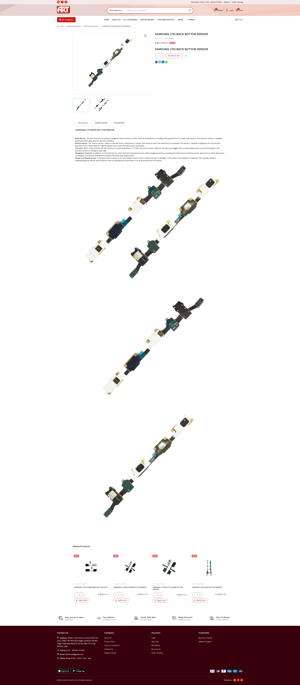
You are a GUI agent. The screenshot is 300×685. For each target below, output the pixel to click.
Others (191, 20)
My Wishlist (155, 645)
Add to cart (175, 56)
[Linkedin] (163, 63)
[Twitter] (159, 63)
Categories (67, 20)
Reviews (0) (119, 123)
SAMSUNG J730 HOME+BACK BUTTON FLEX (90, 587)
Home (106, 20)
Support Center (110, 653)
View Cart (155, 642)
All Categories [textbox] (115, 10)
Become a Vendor (205, 638)
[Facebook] (156, 63)
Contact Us (108, 649)
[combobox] (116, 10)
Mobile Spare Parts (74, 26)
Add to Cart (83, 600)
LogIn (153, 638)
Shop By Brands (147, 20)
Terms (180, 20)
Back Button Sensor (91, 26)
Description (83, 123)
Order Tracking (237, 2)
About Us (116, 20)
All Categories (130, 20)
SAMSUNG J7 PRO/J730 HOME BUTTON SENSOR (168, 588)
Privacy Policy (109, 642)
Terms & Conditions (112, 645)
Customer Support (165, 20)
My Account (156, 649)
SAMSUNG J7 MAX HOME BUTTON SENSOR (130, 587)
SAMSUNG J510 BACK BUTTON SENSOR (207, 587)
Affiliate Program (205, 642)
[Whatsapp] (166, 63)
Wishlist (227, 2)
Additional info (101, 123)
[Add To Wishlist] (186, 55)
